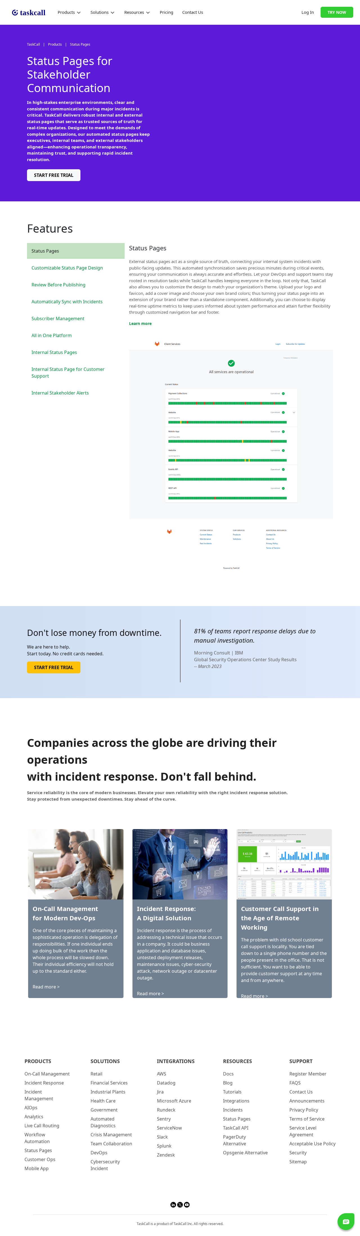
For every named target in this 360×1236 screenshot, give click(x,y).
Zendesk (166, 1155)
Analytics (33, 1116)
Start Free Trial (53, 175)
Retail (96, 1074)
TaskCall (33, 44)
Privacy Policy (303, 1110)
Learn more (140, 323)
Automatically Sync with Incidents (67, 302)
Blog (228, 1083)
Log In (308, 12)
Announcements (307, 1101)
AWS (161, 1074)
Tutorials (232, 1092)
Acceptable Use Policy (312, 1144)
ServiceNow (169, 1128)
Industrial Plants (108, 1092)
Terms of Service (307, 1119)
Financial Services (109, 1083)
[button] (173, 1204)
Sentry (164, 1119)
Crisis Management (111, 1135)
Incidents (233, 1110)
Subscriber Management (58, 318)
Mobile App (36, 1168)
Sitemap (298, 1162)
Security (298, 1153)
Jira (160, 1092)
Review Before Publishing (59, 285)
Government (104, 1110)
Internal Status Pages (54, 352)
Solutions (100, 12)
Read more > (46, 987)
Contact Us (192, 12)
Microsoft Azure (174, 1101)
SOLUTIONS (105, 1061)
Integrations (236, 1101)
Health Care (103, 1101)
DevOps (99, 1153)
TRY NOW (337, 12)
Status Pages (45, 251)
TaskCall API (235, 1128)
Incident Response (44, 1083)
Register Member (308, 1074)
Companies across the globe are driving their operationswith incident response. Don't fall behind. (152, 759)
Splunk (164, 1146)
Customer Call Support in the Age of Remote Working (280, 917)
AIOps (30, 1107)
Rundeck (166, 1110)
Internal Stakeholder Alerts (60, 393)
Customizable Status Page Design (67, 268)
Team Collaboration (111, 1144)
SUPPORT (300, 1061)
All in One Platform (52, 335)
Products (67, 12)
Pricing (166, 12)
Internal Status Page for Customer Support (68, 372)
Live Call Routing (41, 1126)
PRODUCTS (37, 1061)
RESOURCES (237, 1061)
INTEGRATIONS (176, 1061)
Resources (134, 12)
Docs (228, 1074)
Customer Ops (39, 1159)
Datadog (166, 1083)
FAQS (295, 1083)
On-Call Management (47, 1074)
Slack (162, 1137)
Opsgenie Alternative (245, 1153)
